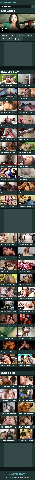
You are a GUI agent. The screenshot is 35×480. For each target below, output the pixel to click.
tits (5, 39)
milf (13, 35)
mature (6, 35)
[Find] (32, 6)
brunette (21, 35)
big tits (30, 35)
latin (11, 39)
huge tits (19, 39)
